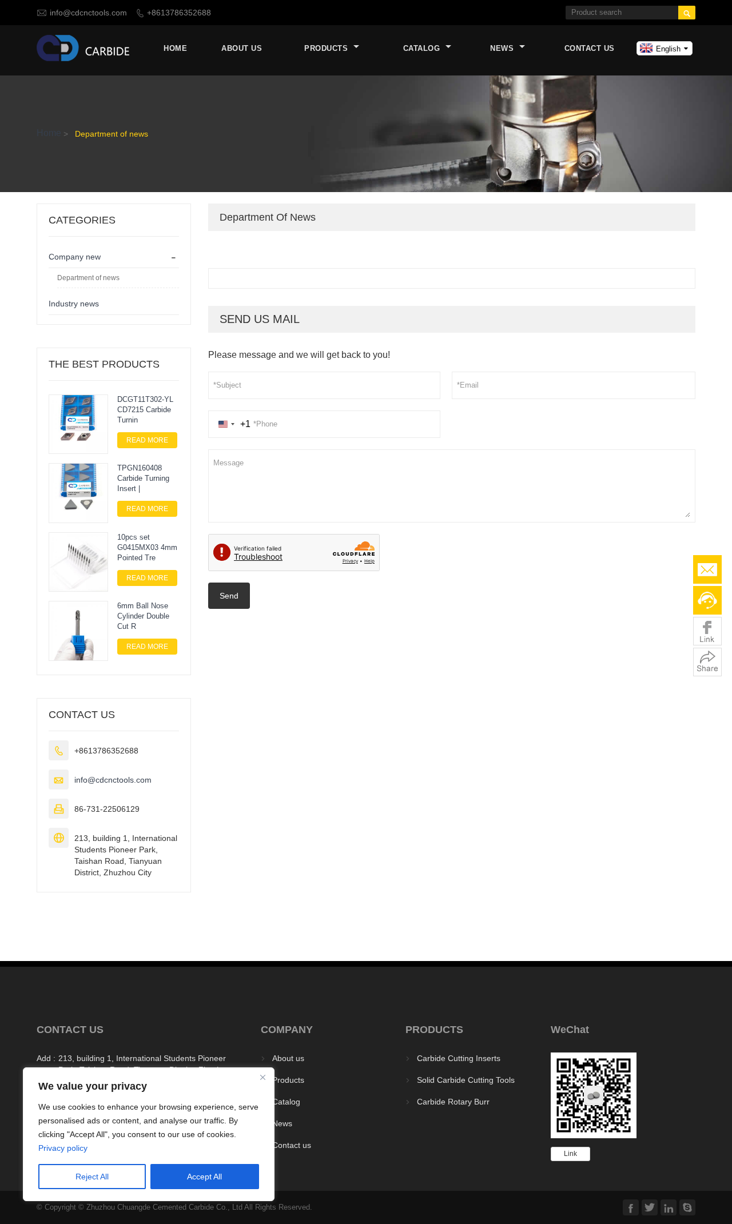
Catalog (423, 48)
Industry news (74, 303)
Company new (75, 256)
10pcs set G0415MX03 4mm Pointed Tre (147, 547)
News (503, 48)
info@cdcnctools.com (88, 12)
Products (327, 48)
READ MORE (147, 440)
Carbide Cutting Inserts (458, 1058)
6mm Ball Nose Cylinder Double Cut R (143, 616)
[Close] (262, 1077)
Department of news (88, 278)
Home (175, 48)
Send (229, 595)
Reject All (92, 1176)
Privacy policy (62, 1148)
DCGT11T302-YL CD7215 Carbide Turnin (145, 409)
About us (241, 48)
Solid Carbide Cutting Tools (466, 1080)
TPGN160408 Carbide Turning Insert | (143, 478)
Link (570, 1154)
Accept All (204, 1176)
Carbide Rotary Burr (453, 1101)
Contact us (589, 48)
